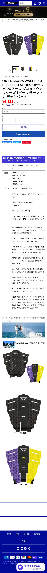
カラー (4, 108)
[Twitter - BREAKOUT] (28, 548)
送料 (8, 105)
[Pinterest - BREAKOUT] (21, 548)
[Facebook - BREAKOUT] (25, 548)
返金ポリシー (37, 562)
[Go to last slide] (10, 70)
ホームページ (6, 20)
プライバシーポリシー (10, 563)
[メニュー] (3, 3)
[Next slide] (36, 70)
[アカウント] (34, 3)
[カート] (43, 3)
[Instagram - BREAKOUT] (18, 548)
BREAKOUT (13, 562)
